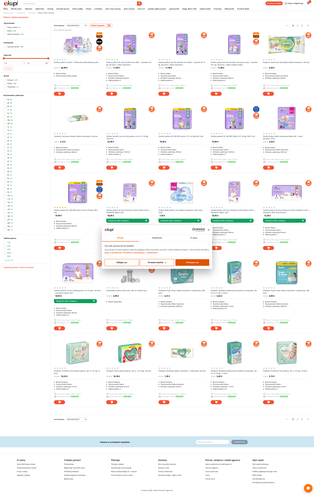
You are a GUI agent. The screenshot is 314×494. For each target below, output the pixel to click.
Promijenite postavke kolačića (263, 482)
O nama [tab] (193, 238)
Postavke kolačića (155, 262)
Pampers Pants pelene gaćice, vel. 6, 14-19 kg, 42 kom (128, 371)
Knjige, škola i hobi (189, 9)
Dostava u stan (163, 468)
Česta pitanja (69, 464)
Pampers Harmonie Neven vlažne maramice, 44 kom (76, 136)
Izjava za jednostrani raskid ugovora (218, 464)
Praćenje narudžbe (274, 3)
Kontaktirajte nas (258, 479)
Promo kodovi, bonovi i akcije (122, 475)
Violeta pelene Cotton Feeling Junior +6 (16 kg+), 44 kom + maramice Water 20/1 (77, 291)
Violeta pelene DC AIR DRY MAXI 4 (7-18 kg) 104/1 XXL (233, 136)
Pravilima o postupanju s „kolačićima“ (140, 253)
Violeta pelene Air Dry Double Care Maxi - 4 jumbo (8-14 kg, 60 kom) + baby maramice (181, 63)
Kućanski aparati (62, 9)
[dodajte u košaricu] (59, 94)
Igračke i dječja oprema (157, 9)
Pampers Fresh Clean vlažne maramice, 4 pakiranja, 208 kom (181, 291)
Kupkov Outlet (205, 9)
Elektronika (39, 9)
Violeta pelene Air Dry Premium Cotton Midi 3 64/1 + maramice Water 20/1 (128, 211)
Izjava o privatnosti (259, 468)
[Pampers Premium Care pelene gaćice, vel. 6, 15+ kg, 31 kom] (78, 353)
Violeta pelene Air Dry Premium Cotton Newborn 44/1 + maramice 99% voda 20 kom (286, 211)
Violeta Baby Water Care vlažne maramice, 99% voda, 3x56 (180, 211)
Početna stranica (8, 13)
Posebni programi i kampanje (74, 475)
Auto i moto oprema (113, 9)
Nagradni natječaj (23, 475)
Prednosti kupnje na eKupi (26, 468)
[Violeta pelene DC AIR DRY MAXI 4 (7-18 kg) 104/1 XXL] (234, 118)
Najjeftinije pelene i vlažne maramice (19, 267)
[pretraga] (139, 3)
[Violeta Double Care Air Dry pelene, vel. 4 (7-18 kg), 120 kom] (130, 118)
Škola (5, 9)
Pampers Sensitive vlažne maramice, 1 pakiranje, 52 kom (182, 371)
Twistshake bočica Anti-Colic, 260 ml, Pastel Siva (126, 290)
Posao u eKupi (22, 471)
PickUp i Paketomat (165, 471)
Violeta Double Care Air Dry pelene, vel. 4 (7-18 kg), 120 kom (127, 137)
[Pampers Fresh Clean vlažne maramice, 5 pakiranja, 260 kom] (287, 272)
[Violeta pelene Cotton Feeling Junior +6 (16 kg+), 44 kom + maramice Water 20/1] (78, 272)
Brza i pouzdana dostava (167, 464)
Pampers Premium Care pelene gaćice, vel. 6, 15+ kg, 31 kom (77, 372)
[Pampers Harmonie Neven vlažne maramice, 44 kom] (78, 118)
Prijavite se (239, 442)
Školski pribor (16, 9)
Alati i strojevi (129, 9)
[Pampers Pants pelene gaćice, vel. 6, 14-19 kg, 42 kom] (130, 353)
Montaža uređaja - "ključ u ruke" (170, 475)
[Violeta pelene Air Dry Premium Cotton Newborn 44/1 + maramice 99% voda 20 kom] (287, 192)
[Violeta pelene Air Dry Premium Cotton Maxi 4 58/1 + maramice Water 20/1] (234, 192)
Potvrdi (8, 68)
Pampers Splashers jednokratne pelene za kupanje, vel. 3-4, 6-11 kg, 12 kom (234, 291)
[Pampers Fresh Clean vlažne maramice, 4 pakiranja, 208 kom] (182, 272)
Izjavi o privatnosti (113, 253)
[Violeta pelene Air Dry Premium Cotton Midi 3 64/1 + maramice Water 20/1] (130, 192)
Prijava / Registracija (295, 3)
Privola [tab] (120, 238)
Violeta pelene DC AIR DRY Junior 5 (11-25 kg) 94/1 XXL (180, 136)
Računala (28, 9)
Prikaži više (9, 260)
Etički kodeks (257, 475)
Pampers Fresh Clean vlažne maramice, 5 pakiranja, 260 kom (286, 291)
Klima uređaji (77, 9)
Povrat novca (210, 479)
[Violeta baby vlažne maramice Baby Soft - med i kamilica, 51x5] (287, 118)
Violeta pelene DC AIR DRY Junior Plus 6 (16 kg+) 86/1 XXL (76, 211)
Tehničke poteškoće (71, 471)
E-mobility (98, 9)
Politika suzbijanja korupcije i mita (264, 471)
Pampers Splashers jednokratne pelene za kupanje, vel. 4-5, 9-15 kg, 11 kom (234, 372)
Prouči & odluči (243, 9)
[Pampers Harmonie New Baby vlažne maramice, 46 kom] (286, 44)
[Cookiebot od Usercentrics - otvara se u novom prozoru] (194, 230)
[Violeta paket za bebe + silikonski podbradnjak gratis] (77, 44)
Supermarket (174, 9)
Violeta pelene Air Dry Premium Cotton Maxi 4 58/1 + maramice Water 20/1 (233, 211)
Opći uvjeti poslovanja (260, 464)
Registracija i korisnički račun (74, 468)
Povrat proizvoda (211, 471)
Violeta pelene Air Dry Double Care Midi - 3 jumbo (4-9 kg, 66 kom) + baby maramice (128, 63)
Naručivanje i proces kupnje (121, 468)
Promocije (218, 9)
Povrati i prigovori (211, 468)
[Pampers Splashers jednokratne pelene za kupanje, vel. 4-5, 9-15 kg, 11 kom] (234, 353)
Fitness (88, 9)
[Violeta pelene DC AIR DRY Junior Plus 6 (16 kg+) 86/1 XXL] (78, 192)
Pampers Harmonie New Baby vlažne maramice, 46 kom (286, 62)
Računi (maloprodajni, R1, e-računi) (124, 471)
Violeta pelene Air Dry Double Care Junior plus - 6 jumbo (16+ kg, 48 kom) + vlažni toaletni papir (234, 63)
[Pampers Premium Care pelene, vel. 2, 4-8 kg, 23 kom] (287, 353)
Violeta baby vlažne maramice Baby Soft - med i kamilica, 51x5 (283, 137)
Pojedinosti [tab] (157, 238)
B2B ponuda (229, 9)
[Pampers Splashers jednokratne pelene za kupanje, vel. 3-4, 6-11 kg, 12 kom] (234, 272)
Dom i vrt (141, 9)
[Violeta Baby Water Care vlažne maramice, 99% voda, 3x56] (182, 192)
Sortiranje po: (59, 25)
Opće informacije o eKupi (26, 464)
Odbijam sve (121, 262)
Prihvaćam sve (192, 262)
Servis (207, 475)
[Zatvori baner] (208, 230)
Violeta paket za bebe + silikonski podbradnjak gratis (76, 62)
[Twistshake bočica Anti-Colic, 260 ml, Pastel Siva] (130, 272)
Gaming (50, 9)
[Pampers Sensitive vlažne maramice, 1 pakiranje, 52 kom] (182, 353)
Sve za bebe (32, 13)
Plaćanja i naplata (117, 464)
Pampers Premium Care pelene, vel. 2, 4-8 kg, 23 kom (285, 371)
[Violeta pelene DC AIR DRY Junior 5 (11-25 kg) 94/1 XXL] (182, 118)
